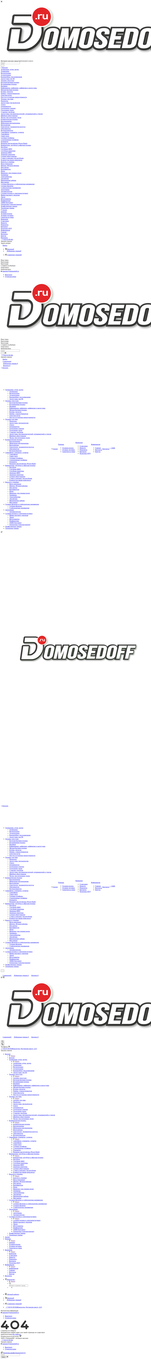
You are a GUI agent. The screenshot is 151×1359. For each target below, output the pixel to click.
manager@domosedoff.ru (10, 271)
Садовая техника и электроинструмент (26, 1220)
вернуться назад (6, 1334)
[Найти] (2, 65)
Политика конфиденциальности (14, 1353)
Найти (3, 1357)
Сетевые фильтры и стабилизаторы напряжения (30, 1204)
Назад (13, 1056)
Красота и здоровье (20, 1178)
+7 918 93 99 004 (7, 239)
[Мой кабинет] (2, 973)
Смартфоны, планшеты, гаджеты (24, 1141)
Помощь (12, 1242)
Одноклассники (10, 276)
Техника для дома (19, 1100)
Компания (12, 1253)
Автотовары (17, 1213)
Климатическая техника (21, 1124)
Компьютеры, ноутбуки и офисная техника (28, 1157)
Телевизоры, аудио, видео (22, 1063)
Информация (13, 1268)
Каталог (12, 1058)
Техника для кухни (20, 1078)
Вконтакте (8, 275)
